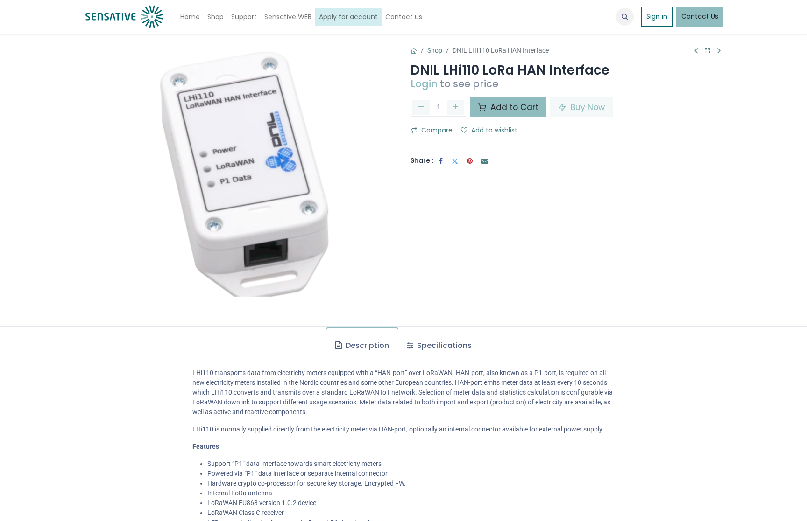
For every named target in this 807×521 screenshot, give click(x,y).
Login (424, 83)
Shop (434, 50)
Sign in (656, 16)
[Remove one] (421, 107)
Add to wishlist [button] (494, 130)
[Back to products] (707, 51)
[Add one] (456, 107)
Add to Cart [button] (513, 107)
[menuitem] (190, 17)
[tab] (362, 345)
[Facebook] (441, 161)
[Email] (484, 161)
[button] (625, 17)
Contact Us (699, 16)
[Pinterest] (470, 161)
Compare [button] (437, 130)
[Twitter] (455, 161)
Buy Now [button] (586, 107)
